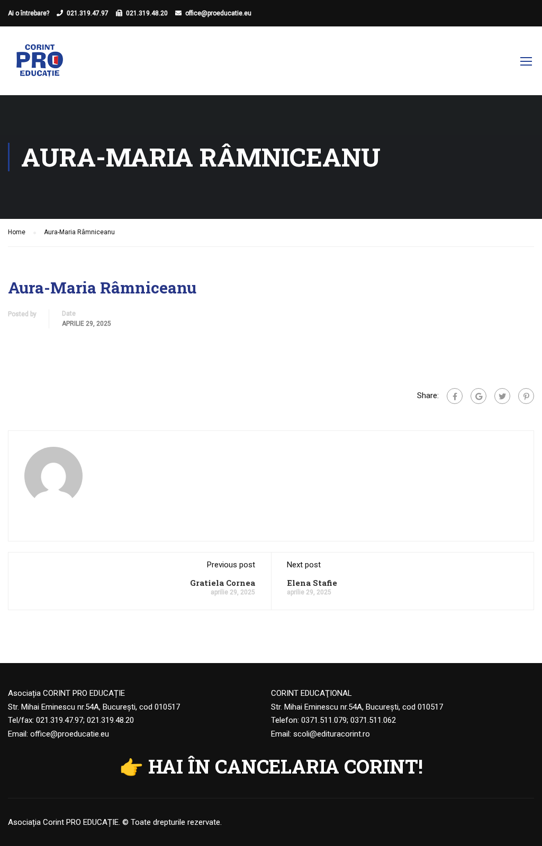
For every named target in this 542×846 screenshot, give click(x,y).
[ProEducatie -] (39, 66)
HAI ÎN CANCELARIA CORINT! (285, 766)
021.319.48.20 (147, 13)
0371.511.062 (373, 720)
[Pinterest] (526, 396)
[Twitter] (502, 396)
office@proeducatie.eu (218, 13)
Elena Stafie (312, 582)
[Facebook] (455, 396)
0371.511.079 (324, 720)
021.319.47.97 (88, 13)
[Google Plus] (478, 396)
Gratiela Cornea (222, 582)
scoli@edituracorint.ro (331, 734)
